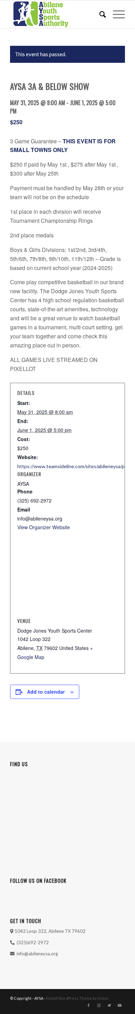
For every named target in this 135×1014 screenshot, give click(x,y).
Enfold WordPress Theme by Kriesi (77, 998)
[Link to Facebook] (88, 1005)
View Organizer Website (43, 527)
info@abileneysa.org (37, 953)
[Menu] (115, 14)
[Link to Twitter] (109, 1005)
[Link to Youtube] (120, 1005)
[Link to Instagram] (99, 1005)
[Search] (99, 14)
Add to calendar (46, 691)
